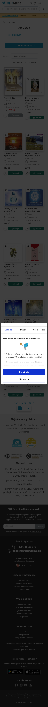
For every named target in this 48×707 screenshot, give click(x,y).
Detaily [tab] (23, 330)
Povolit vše (24, 372)
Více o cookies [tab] (39, 330)
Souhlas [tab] (8, 330)
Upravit (22, 379)
